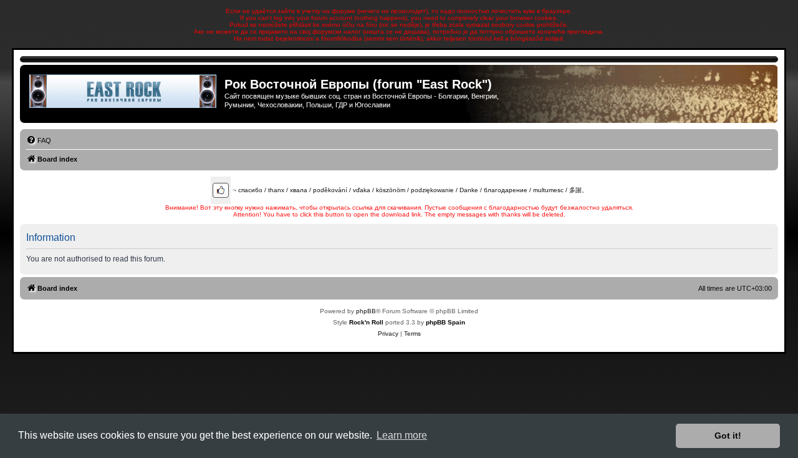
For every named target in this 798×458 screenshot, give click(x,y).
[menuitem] (38, 140)
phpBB (366, 311)
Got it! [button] (727, 436)
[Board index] (123, 91)
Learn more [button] (402, 435)
